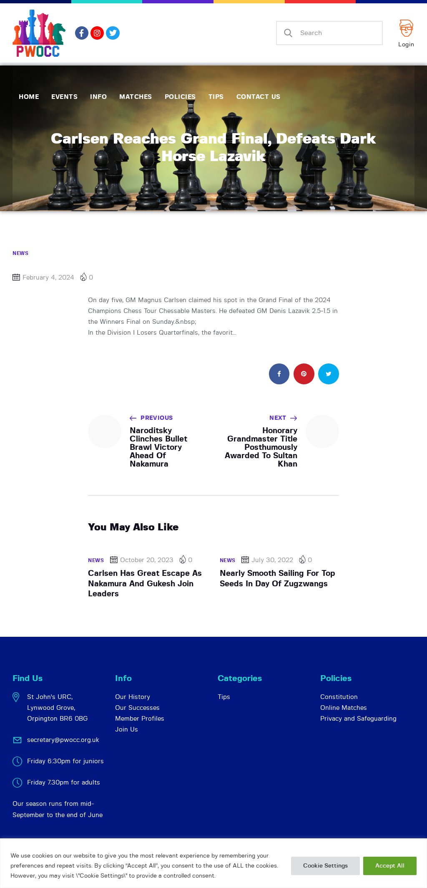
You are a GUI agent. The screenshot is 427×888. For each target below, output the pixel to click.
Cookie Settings (325, 866)
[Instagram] (97, 33)
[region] (213, 863)
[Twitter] (112, 33)
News (20, 253)
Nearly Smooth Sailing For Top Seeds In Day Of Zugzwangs (277, 579)
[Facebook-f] (81, 33)
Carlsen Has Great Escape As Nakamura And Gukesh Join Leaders (145, 584)
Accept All (389, 866)
